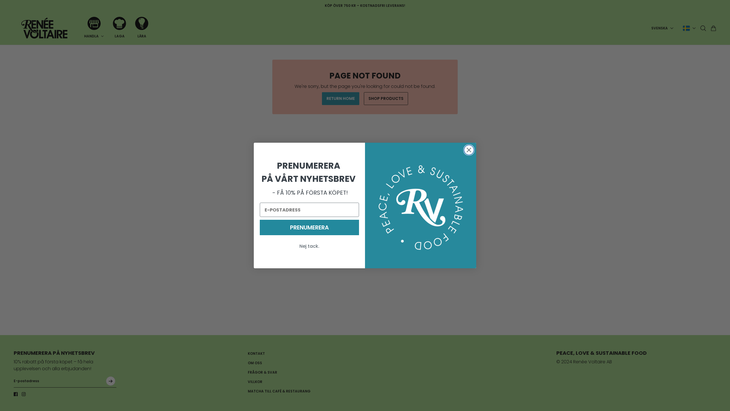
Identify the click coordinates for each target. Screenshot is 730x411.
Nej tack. (309, 246)
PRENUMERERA (309, 227)
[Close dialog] (469, 150)
